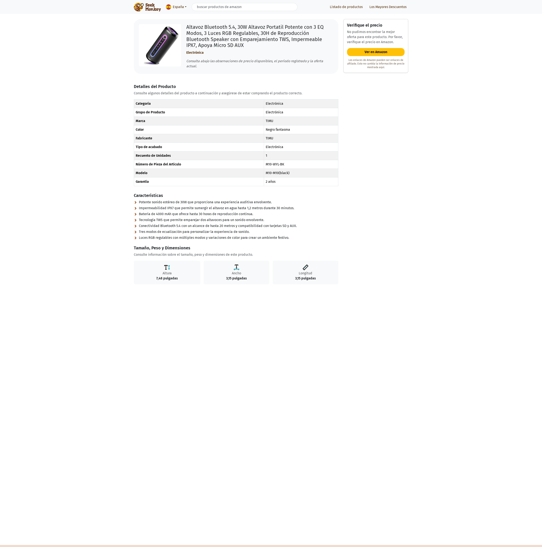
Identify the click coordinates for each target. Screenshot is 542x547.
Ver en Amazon (376, 52)
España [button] (178, 7)
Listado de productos (346, 7)
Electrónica (195, 53)
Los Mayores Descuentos (387, 7)
